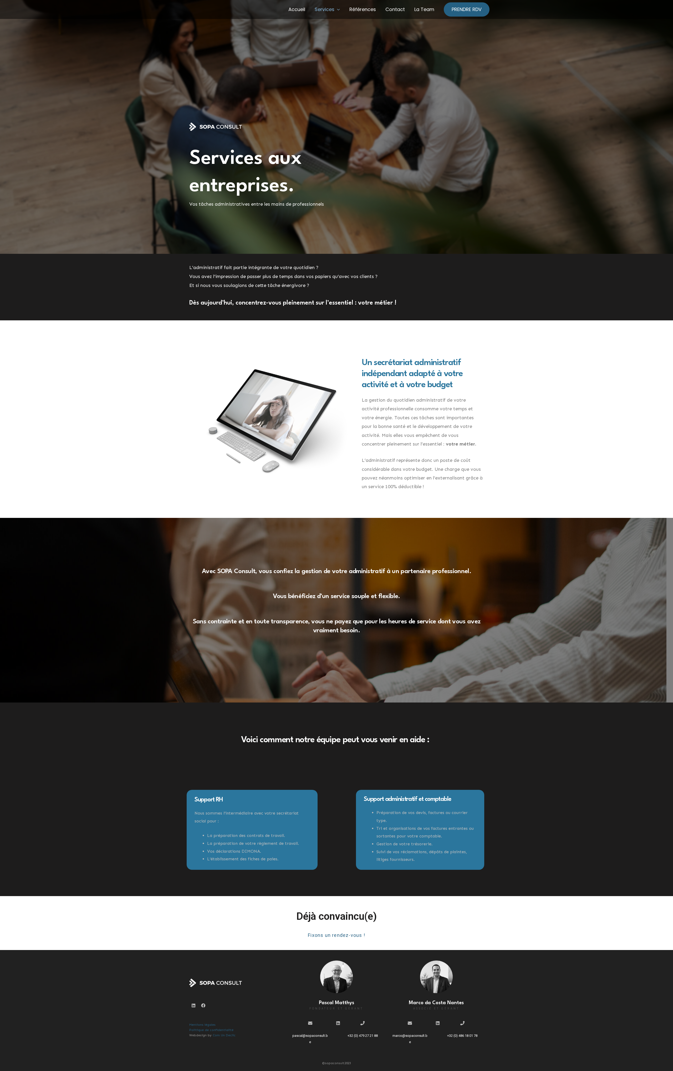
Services (324, 9)
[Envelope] (310, 1023)
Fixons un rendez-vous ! (336, 935)
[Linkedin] (193, 1005)
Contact (395, 9)
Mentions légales (202, 1025)
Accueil (296, 9)
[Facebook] (203, 1005)
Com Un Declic (224, 1035)
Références (362, 9)
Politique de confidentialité (211, 1030)
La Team (424, 9)
